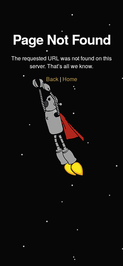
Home (70, 79)
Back (52, 79)
